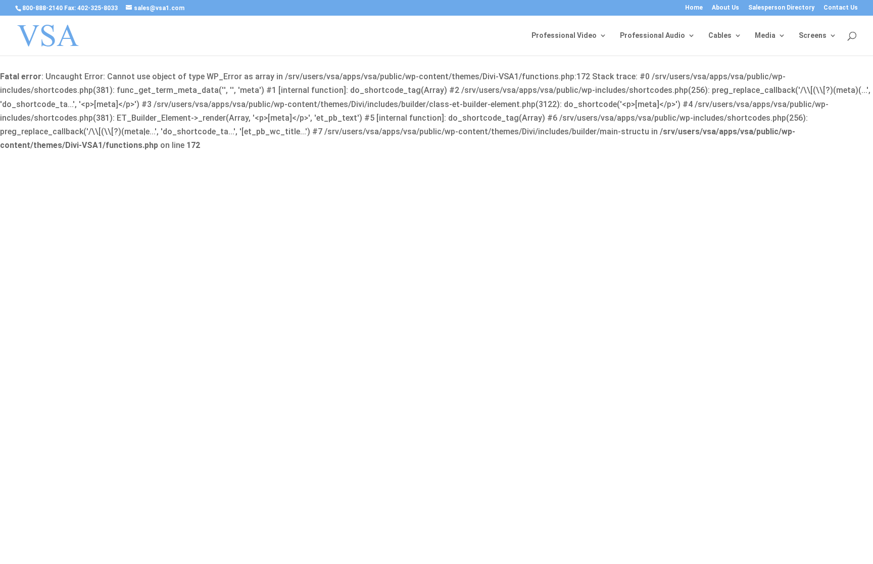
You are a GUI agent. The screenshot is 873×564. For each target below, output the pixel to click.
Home (694, 8)
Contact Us (840, 8)
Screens (813, 35)
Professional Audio (652, 35)
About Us (725, 8)
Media (765, 35)
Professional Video (564, 35)
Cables (720, 35)
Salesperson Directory (781, 8)
